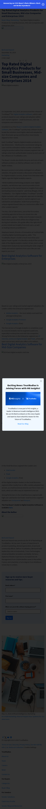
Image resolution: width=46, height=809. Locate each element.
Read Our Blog (23, 424)
